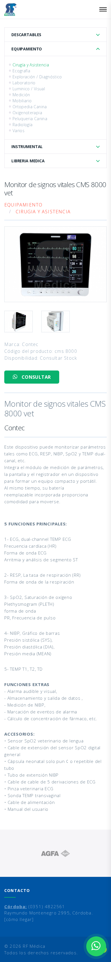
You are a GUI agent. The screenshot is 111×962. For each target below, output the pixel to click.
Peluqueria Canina (30, 118)
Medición (21, 94)
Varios (18, 130)
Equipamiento (26, 49)
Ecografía (21, 70)
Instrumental (27, 146)
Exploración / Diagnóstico (37, 76)
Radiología (23, 124)
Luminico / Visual (29, 88)
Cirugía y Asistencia (31, 64)
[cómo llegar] (19, 919)
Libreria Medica (28, 160)
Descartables (26, 34)
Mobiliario (22, 100)
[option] (55, 853)
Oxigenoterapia (27, 112)
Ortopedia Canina (30, 106)
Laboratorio (24, 82)
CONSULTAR (35, 377)
